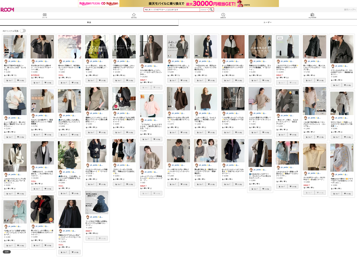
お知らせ (223, 15)
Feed (44, 15)
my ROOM (312, 15)
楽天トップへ (350, 9)
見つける (133, 15)
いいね (22, 80)
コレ (10, 80)
